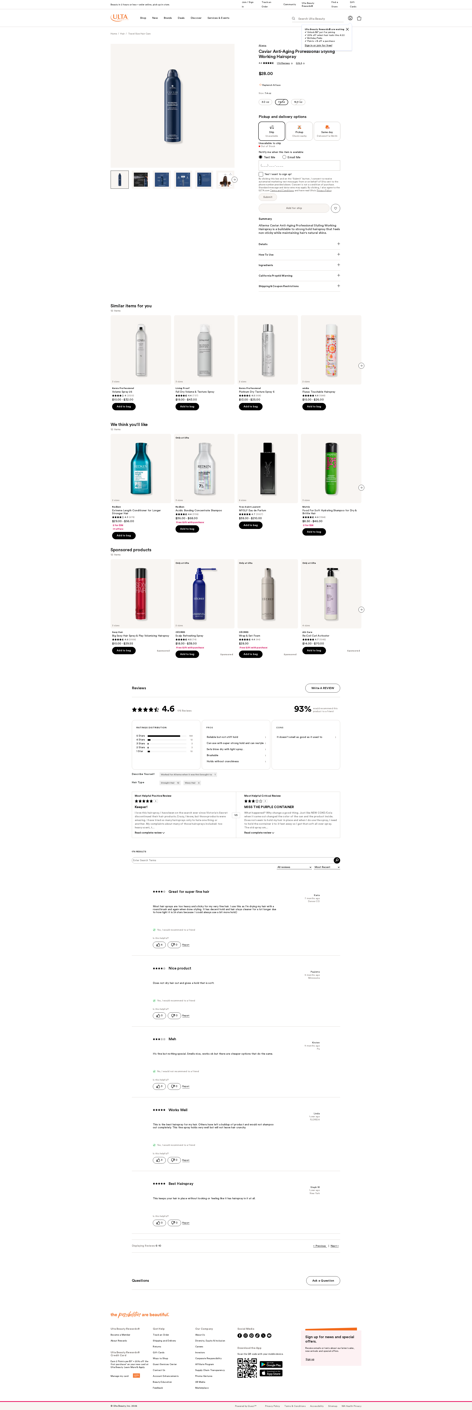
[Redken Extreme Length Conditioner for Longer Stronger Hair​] (141, 482)
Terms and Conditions (282, 190)
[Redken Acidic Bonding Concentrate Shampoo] (204, 479)
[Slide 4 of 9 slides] (183, 180)
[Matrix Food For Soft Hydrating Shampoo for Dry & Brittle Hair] (331, 480)
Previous (319, 1246)
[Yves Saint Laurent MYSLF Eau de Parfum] (267, 477)
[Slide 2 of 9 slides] (141, 180)
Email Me (294, 157)
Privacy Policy (324, 190)
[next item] (234, 180)
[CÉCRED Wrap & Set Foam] (267, 604)
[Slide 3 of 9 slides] (162, 180)
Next (335, 1246)
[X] (347, 29)
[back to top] (460, 1398)
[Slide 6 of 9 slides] (225, 180)
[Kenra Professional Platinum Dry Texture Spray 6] (267, 358)
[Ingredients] (299, 265)
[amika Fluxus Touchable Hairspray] (331, 358)
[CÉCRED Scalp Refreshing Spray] (204, 604)
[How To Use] (299, 255)
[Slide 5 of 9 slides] (204, 180)
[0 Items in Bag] (359, 18)
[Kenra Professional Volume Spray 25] (141, 358)
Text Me (269, 157)
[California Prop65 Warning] (299, 276)
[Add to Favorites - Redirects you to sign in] (335, 208)
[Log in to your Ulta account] (350, 18)
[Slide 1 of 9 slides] (120, 180)
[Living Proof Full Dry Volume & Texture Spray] (204, 358)
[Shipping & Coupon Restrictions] (299, 286)
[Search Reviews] (337, 860)
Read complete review (148, 832)
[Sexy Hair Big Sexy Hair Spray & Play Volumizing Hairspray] (141, 602)
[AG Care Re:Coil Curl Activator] (331, 602)
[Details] (299, 244)
